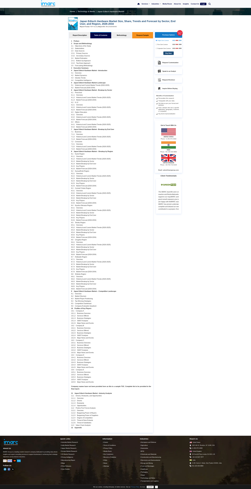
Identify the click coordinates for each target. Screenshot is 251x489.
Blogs (63, 463)
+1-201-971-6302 (197, 448)
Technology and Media (148, 478)
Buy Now (168, 53)
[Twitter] (12, 469)
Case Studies (65, 469)
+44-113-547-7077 (198, 457)
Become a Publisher (110, 457)
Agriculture (144, 445)
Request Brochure (168, 80)
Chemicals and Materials (148, 454)
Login (203, 4)
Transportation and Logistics (150, 481)
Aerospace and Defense (148, 442)
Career (106, 442)
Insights (186, 4)
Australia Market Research (69, 442)
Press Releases (66, 466)
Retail (143, 475)
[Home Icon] (138, 3)
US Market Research (67, 454)
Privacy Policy (135, 487)
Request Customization (170, 62)
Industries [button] (155, 4)
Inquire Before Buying (169, 88)
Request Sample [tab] (142, 35)
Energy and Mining (147, 463)
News (105, 463)
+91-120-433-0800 (197, 466)
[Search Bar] (210, 4)
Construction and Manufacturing (151, 457)
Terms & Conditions (110, 445)
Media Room (167, 4)
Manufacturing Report (68, 460)
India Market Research (68, 445)
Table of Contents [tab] (100, 35)
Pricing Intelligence (67, 457)
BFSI (142, 451)
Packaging (144, 472)
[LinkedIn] (5, 469)
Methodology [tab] (122, 35)
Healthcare (144, 469)
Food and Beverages (147, 466)
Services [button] (145, 4)
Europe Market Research (69, 451)
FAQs (105, 460)
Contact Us (195, 4)
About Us (177, 4)
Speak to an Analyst (169, 71)
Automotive (144, 448)
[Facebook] (8, 469)
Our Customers (108, 454)
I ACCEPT (150, 487)
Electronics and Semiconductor (150, 460)
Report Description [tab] (80, 35)
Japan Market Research (68, 448)
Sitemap (106, 466)
